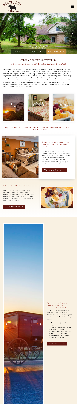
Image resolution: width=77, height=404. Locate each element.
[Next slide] (40, 324)
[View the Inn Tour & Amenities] (13, 107)
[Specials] (63, 107)
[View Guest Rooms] (38, 107)
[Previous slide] (6, 324)
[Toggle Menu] (72, 7)
